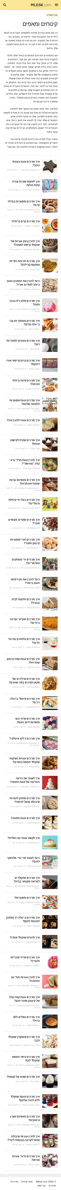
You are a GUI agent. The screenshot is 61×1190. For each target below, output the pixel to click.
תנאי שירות (27, 1181)
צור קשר (41, 1185)
